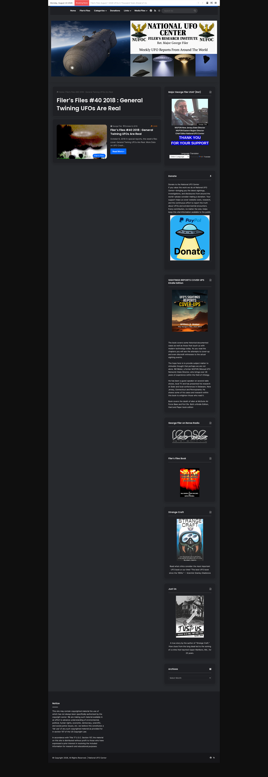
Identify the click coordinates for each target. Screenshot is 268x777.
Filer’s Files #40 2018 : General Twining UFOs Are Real (131, 132)
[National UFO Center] (134, 48)
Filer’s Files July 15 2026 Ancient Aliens (108, 3)
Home (73, 10)
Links (126, 10)
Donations (115, 10)
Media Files (140, 10)
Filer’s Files (85, 10)
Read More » (118, 151)
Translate (207, 157)
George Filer (117, 126)
